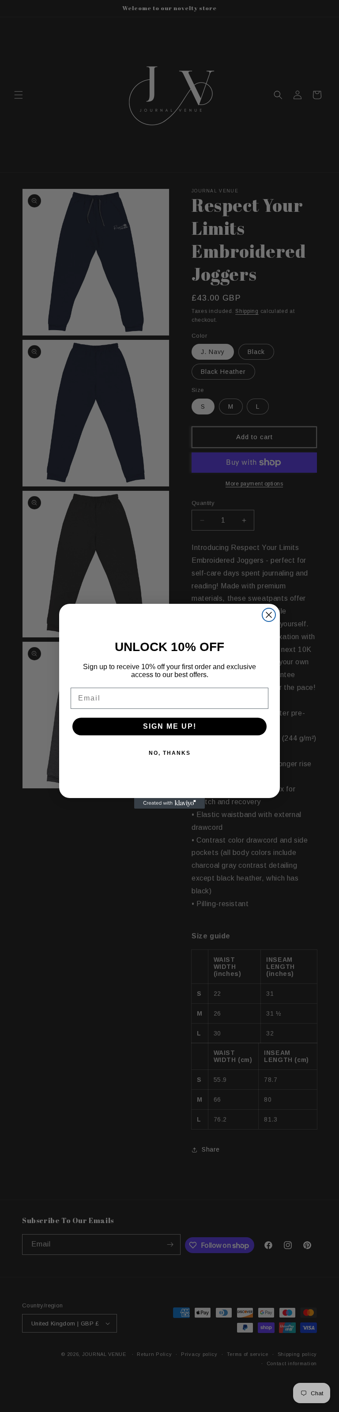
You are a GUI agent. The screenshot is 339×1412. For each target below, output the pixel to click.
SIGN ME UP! (169, 726)
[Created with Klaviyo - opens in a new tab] (169, 803)
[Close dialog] (268, 614)
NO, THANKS (170, 753)
